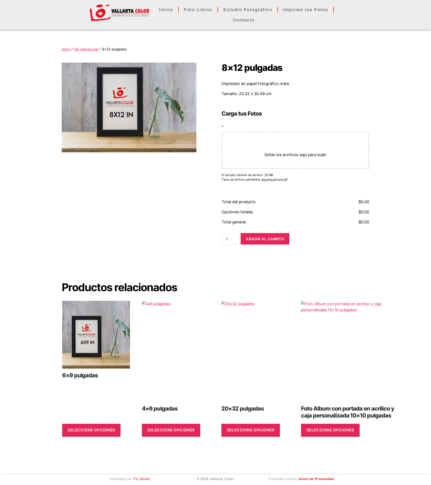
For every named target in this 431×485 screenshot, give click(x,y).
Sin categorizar (86, 49)
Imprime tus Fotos (305, 9)
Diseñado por (130, 479)
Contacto (244, 19)
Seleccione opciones (91, 430)
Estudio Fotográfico (247, 9)
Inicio (166, 9)
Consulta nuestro (301, 479)
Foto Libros (198, 9)
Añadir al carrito (265, 239)
